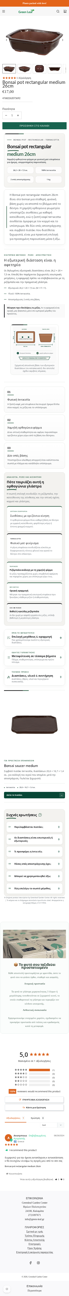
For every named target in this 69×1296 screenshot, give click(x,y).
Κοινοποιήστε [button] (15, 1173)
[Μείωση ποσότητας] (6, 115)
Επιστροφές (35, 1244)
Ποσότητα (8, 108)
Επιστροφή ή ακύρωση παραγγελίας (34, 1252)
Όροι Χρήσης (35, 1248)
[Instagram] (38, 1262)
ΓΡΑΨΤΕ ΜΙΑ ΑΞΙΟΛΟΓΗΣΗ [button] (35, 1099)
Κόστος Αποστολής (35, 1240)
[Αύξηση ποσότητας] (18, 115)
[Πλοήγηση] (3, 11)
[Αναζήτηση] (57, 11)
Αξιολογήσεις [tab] (13, 1118)
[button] (6, 40)
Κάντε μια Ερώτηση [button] (36, 1107)
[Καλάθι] (65, 11)
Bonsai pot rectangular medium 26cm (23, 1166)
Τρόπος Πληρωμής (34, 1235)
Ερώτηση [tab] (35, 1118)
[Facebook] (30, 1262)
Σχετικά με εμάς (34, 1231)
